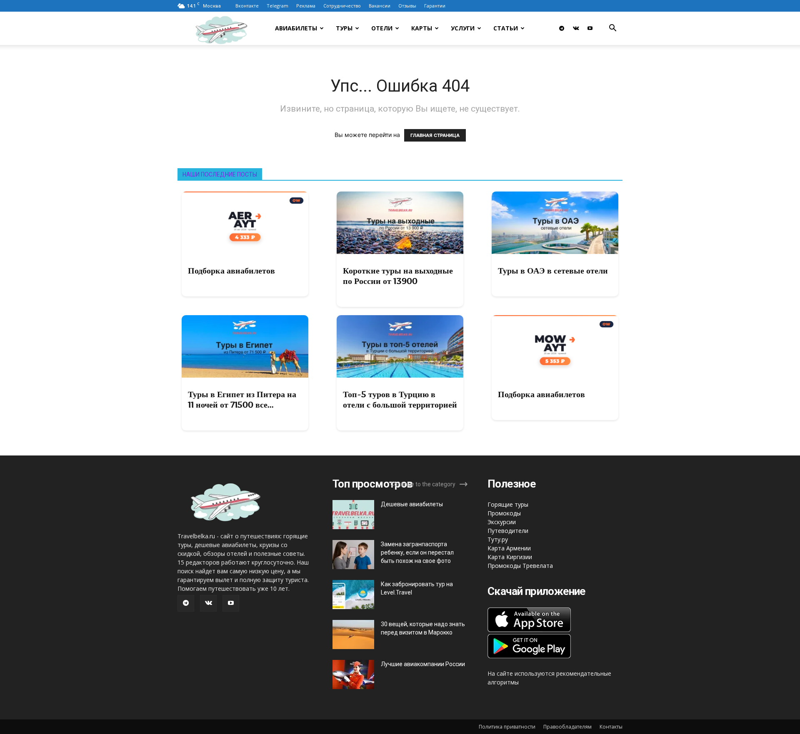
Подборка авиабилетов (231, 271)
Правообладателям (567, 726)
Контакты (611, 726)
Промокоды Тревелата (520, 566)
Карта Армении (509, 548)
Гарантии (434, 5)
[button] (612, 29)
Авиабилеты (296, 28)
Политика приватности (507, 726)
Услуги (463, 28)
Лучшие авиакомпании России (423, 664)
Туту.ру (498, 539)
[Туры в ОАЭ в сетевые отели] (555, 223)
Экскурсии (502, 522)
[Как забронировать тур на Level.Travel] (353, 594)
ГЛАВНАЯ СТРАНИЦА (435, 135)
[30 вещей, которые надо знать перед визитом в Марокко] (353, 634)
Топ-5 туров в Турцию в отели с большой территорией (400, 399)
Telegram (277, 5)
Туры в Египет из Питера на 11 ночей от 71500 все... (242, 399)
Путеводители (508, 531)
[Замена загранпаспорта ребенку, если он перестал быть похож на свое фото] (353, 554)
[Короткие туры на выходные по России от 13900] (400, 223)
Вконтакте (247, 5)
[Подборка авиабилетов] (245, 223)
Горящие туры (508, 504)
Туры (344, 28)
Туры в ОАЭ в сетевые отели (553, 271)
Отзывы (407, 5)
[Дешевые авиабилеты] (353, 514)
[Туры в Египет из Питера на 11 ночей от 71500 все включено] (245, 346)
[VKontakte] (576, 28)
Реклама (305, 5)
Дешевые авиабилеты (412, 504)
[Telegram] (561, 28)
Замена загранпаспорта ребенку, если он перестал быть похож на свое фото (417, 552)
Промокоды (504, 513)
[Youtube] (590, 28)
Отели (381, 28)
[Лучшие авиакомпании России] (353, 674)
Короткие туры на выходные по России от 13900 (398, 276)
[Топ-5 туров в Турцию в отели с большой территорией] (400, 346)
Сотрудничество (342, 5)
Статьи (505, 28)
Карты (421, 28)
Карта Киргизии (510, 557)
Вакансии (379, 5)
